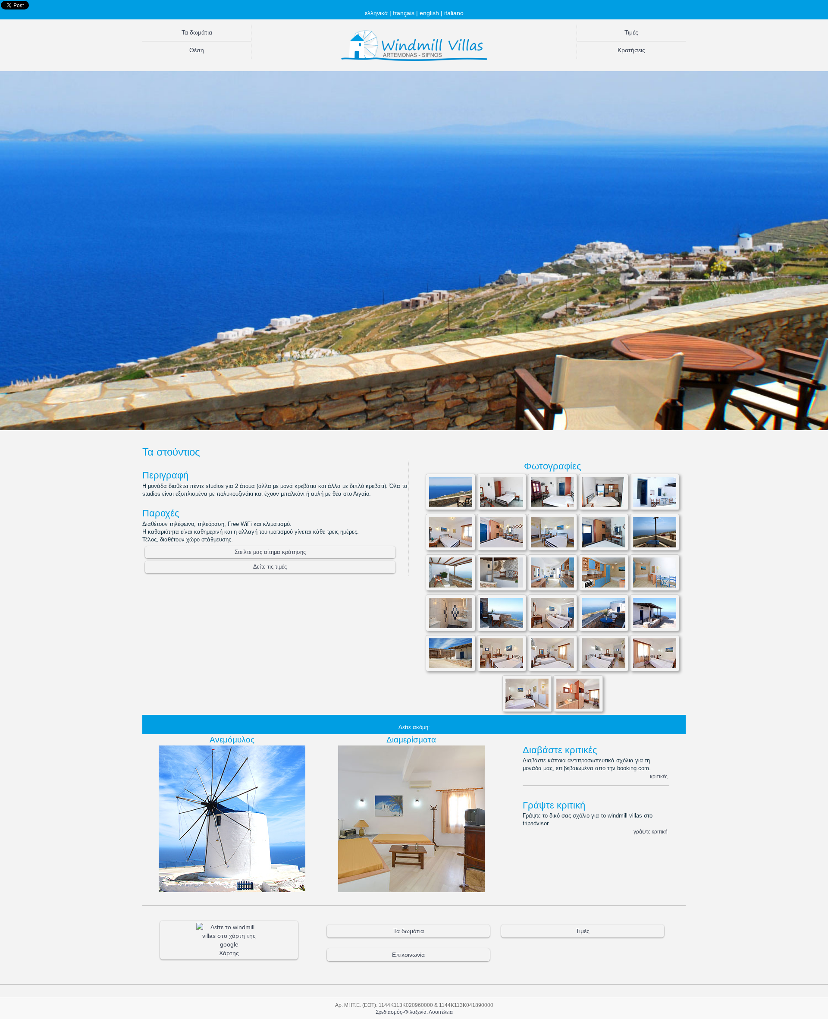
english (429, 12)
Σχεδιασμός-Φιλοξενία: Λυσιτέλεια (414, 1012)
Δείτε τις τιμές (270, 566)
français (403, 12)
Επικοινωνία (408, 954)
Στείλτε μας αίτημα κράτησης (270, 552)
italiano (454, 12)
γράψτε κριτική (651, 831)
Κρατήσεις (631, 50)
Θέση (196, 50)
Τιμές (631, 32)
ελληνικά (376, 12)
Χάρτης (229, 953)
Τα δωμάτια (197, 32)
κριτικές (659, 776)
